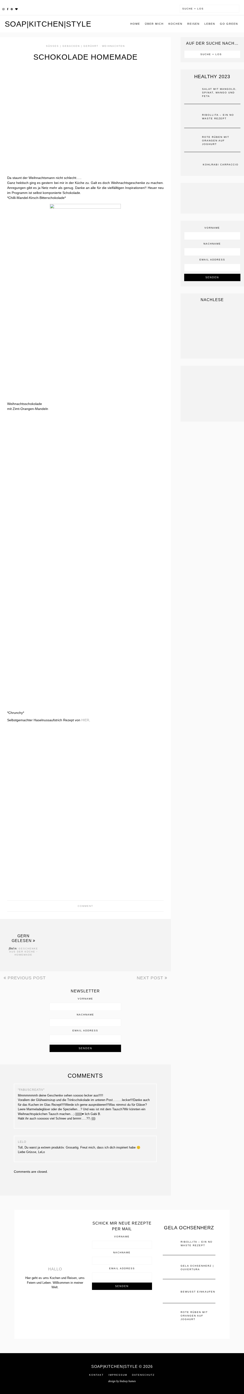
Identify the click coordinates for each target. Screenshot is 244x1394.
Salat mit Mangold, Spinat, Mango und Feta (219, 92)
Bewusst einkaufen (198, 1291)
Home (135, 23)
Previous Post (26, 978)
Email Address (85, 1030)
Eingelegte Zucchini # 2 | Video (145, 943)
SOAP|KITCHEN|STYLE (48, 24)
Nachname (85, 1015)
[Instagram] (3, 8)
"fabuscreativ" (31, 1089)
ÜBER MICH (154, 23)
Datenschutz (143, 1375)
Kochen (175, 23)
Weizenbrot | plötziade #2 (86, 943)
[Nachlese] (212, 330)
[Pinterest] (12, 8)
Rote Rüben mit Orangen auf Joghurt (215, 140)
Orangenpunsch (61, 943)
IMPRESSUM (117, 1375)
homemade (23, 954)
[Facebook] (7, 8)
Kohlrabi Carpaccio (221, 164)
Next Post (151, 978)
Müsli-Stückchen (115, 944)
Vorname (85, 999)
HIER (85, 720)
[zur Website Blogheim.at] (122, 1305)
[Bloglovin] (16, 8)
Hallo (55, 1269)
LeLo (22, 1142)
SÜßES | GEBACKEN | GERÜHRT (72, 46)
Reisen (193, 23)
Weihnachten (113, 46)
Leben (209, 23)
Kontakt (96, 1375)
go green (229, 23)
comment (85, 906)
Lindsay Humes (128, 1381)
